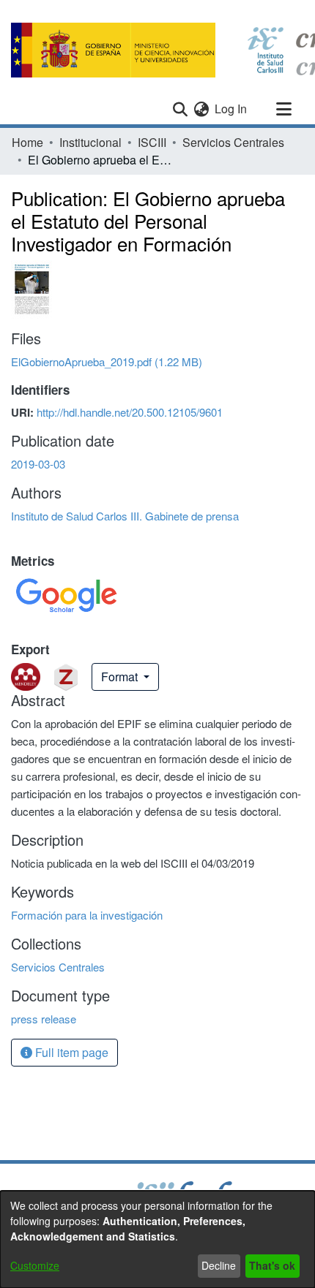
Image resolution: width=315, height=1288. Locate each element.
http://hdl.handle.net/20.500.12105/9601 (130, 412)
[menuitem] (201, 109)
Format (121, 676)
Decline (218, 1265)
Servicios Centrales (233, 142)
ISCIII (152, 142)
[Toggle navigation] (283, 109)
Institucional (90, 142)
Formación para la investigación (87, 915)
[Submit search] (180, 109)
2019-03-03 (38, 463)
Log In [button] (231, 108)
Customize (34, 1265)
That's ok (272, 1265)
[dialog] (157, 1239)
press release (43, 1018)
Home (27, 142)
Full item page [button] (70, 1052)
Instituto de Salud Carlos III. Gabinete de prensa (125, 515)
